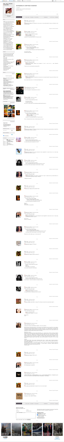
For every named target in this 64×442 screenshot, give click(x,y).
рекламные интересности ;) (7, 62)
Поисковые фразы (10, 144)
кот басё (8, 32)
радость (8, 42)
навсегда (12, 36)
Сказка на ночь (5, 69)
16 (55, 17)
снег (12, 44)
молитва (4, 35)
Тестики (4, 57)
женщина (4, 28)
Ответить (50, 28)
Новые (57, 17)
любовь (5, 34)
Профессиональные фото (7, 92)
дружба (9, 27)
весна (9, 23)
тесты (9, 46)
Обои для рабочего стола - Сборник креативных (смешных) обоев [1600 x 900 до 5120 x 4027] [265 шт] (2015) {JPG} (8, 93)
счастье (4, 46)
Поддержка (52, 0)
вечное (11, 23)
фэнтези (10, 47)
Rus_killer (26, 20)
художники (8, 48)
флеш (12, 46)
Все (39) (13, 73)
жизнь (4, 29)
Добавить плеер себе (6, 125)
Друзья (7, 3)
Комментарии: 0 (9, 84)
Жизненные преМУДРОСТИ (7, 55)
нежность (5, 38)
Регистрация (11, 0)
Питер (4, 65)
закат (8, 29)
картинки (12, 31)
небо (9, 37)
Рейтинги (19, 0)
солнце (4, 45)
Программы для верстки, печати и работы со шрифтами (8, 97)
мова (13, 34)
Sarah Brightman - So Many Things (8, 85)
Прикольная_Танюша (28, 44)
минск (12, 34)
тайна (7, 46)
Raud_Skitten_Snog (28, 87)
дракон (7, 27)
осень (6, 39)
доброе (12, 26)
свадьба (12, 43)
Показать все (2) (5, 99)
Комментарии (10, 3)
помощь (9, 40)
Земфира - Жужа (5, 83)
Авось (24, 0)
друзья (11, 27)
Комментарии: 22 (9, 79)
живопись (8, 28)
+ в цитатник (18, 7)
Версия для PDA (57, 437)
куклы (7, 33)
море (7, 35)
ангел (8, 22)
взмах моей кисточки (6, 68)
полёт (7, 40)
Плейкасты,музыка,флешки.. (7, 54)
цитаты (4, 49)
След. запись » (36, 403)
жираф (6, 29)
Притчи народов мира (6, 67)
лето (11, 33)
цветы (12, 48)
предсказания (10, 41)
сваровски (4, 44)
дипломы (9, 26)
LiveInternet (4, 0)
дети (7, 26)
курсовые (9, 33)
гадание (4, 25)
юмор (11, 49)
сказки (7, 44)
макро (8, 34)
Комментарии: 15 (9, 82)
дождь (4, 27)
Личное (4, 58)
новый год (9, 38)
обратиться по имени (32, 20)
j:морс (4, 21)
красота (5, 33)
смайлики (24, 412)
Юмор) (4, 60)
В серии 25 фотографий (10, 118)
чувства (8, 49)
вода (9, 24)
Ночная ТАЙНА (3, 4)
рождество (7, 43)
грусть (11, 25)
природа (4, 42)
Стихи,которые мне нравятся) (7, 59)
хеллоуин (4, 48)
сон (6, 45)
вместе (7, 24)
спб (7, 45)
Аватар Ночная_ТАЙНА (8, 11)
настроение (6, 37)
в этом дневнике (6, 135)
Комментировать (19, 403)
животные (11, 28)
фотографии (6, 47)
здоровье (10, 29)
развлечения (11, 42)
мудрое (9, 35)
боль (7, 23)
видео (4, 24)
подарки (4, 40)
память (8, 39)
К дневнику (32, 403)
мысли (8, 36)
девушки (4, 26)
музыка (5, 36)
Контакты (57, 438)
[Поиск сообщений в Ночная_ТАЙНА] (12, 134)
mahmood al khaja (8, 21)
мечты (10, 34)
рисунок (4, 43)
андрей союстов (12, 22)
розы (10, 43)
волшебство (12, 24)
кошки (11, 32)
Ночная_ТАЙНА (27, 31)
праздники (5, 41)
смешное (10, 44)
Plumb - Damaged (5, 80)
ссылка (33, 21)
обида (4, 39)
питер (10, 39)
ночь (11, 38)
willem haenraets (12, 21)
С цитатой (53, 28)
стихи (10, 45)
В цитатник (56, 28)
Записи (4, 3)
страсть (12, 45)
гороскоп (8, 25)
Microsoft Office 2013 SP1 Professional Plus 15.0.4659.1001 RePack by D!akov (8, 98)
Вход (15, 0)
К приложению (12, 89)
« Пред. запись (27, 403)
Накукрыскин (5, 126)
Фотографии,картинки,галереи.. (7, 53)
